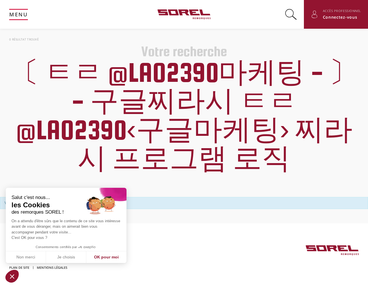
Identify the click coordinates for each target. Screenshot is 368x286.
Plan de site (19, 267)
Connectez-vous (340, 17)
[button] (12, 276)
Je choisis (66, 257)
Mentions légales (52, 267)
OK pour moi (106, 257)
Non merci (25, 257)
